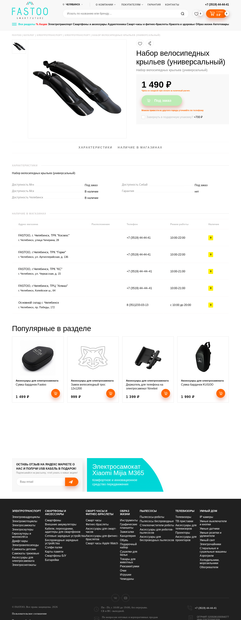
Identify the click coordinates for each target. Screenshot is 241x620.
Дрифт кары (20, 540)
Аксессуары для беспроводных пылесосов (157, 538)
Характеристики (95, 147)
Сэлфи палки (53, 547)
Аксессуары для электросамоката (23, 559)
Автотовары (221, 24)
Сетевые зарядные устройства (65, 535)
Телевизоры (184, 510)
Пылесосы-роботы (152, 516)
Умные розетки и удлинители (210, 534)
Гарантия (154, 4)
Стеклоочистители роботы (157, 525)
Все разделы (26, 24)
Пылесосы (148, 510)
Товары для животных (127, 561)
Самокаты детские (24, 549)
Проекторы (182, 532)
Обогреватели (209, 567)
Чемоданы (127, 578)
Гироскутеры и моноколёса (21, 535)
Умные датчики (209, 528)
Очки (123, 570)
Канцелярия (128, 535)
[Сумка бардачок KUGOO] (203, 369)
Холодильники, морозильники (209, 561)
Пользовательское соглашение (29, 613)
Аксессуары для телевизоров (186, 527)
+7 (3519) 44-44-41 (217, 4)
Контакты (172, 4)
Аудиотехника (117, 24)
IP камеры (206, 516)
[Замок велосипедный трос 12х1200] (93, 369)
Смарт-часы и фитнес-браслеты (147, 24)
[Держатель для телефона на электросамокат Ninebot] (148, 369)
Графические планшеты (128, 526)
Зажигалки (127, 531)
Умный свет (207, 540)
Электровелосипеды (25, 545)
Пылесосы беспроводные (157, 521)
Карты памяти (54, 551)
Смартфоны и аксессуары (90, 24)
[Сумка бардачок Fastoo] (37, 369)
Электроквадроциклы (26, 516)
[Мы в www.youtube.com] (125, 598)
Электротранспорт (60, 24)
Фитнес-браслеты (97, 524)
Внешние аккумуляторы (60, 524)
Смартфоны (53, 520)
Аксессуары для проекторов (186, 538)
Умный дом (208, 510)
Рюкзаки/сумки (129, 566)
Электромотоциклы (24, 521)
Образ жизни (204, 24)
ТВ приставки (184, 521)
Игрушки (125, 574)
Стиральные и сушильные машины (213, 550)
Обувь (124, 540)
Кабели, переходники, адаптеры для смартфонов (62, 530)
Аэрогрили (207, 555)
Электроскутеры (22, 529)
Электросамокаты (23, 525)
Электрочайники (210, 544)
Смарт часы (93, 520)
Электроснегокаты (24, 564)
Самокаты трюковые (25, 553)
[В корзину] (55, 393)
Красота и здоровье (182, 24)
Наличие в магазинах (140, 147)
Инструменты (129, 520)
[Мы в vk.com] (115, 598)
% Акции (41, 24)
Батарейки (52, 559)
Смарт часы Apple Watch (102, 543)
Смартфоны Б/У (55, 555)
